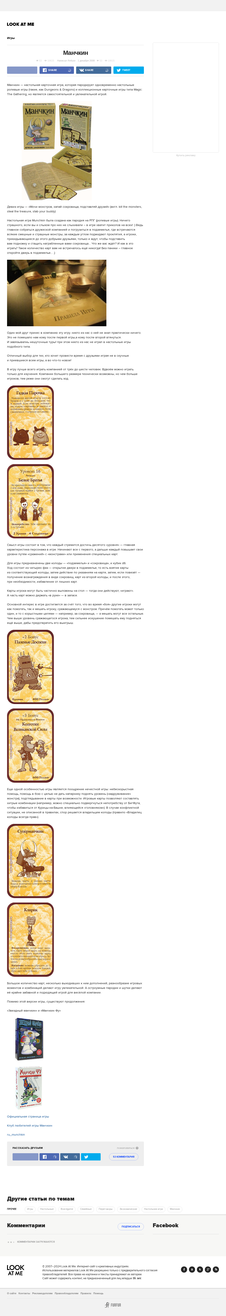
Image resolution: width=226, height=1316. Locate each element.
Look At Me (20, 24)
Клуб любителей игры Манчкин (29, 1126)
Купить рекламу (186, 155)
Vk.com (192, 1269)
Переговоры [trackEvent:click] (106, 1209)
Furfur (113, 1305)
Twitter (200, 1269)
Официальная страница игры (28, 1117)
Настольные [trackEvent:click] (47, 1209)
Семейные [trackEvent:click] (86, 1209)
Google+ (208, 1269)
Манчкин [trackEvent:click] (175, 1209)
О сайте (11, 1293)
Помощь (98, 1293)
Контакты (24, 1293)
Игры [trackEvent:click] (30, 1209)
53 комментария (123, 1156)
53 (40, 60)
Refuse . (72, 60)
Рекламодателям (42, 1293)
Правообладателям (66, 1293)
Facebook (184, 1269)
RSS (216, 1269)
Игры (11, 38)
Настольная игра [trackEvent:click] (153, 1209)
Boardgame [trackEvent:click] (67, 1209)
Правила (86, 1293)
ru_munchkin (16, 1135)
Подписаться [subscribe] (131, 1226)
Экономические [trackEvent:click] (128, 1209)
